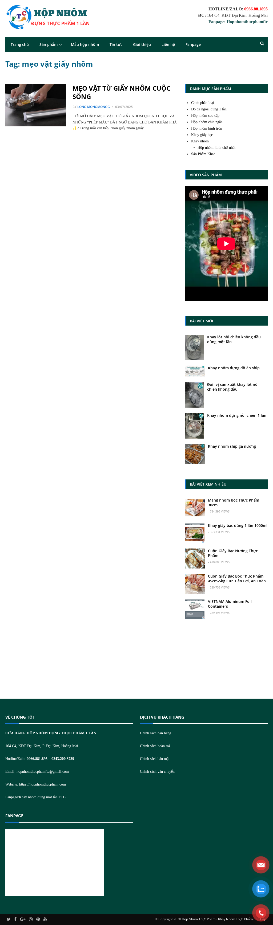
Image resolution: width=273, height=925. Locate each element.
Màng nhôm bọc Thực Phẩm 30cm (233, 502)
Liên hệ (168, 44)
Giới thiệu (142, 44)
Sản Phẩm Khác (203, 154)
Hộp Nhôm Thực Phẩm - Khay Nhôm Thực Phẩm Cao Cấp (224, 919)
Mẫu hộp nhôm (85, 44)
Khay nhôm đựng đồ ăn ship (234, 367)
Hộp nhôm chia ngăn (207, 122)
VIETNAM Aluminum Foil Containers (230, 604)
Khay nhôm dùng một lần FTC (42, 797)
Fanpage (193, 44)
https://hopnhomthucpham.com (42, 784)
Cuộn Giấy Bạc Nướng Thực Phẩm (233, 553)
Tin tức (116, 44)
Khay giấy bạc (202, 135)
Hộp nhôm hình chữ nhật (216, 148)
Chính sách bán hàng (155, 733)
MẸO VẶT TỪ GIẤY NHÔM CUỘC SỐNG (121, 92)
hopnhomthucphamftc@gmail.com (43, 772)
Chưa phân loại (202, 103)
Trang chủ (20, 44)
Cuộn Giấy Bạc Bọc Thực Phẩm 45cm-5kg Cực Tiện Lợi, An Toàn (237, 578)
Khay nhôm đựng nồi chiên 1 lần (236, 415)
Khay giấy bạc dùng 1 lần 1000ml (237, 525)
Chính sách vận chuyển (157, 772)
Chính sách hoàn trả (155, 746)
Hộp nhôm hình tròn (206, 128)
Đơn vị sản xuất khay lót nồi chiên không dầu (233, 387)
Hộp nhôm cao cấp (205, 116)
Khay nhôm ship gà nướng (232, 446)
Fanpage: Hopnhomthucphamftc (238, 21)
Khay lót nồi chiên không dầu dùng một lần (234, 339)
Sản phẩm (48, 44)
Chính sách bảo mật (155, 759)
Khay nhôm (200, 141)
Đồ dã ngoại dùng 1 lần (209, 109)
